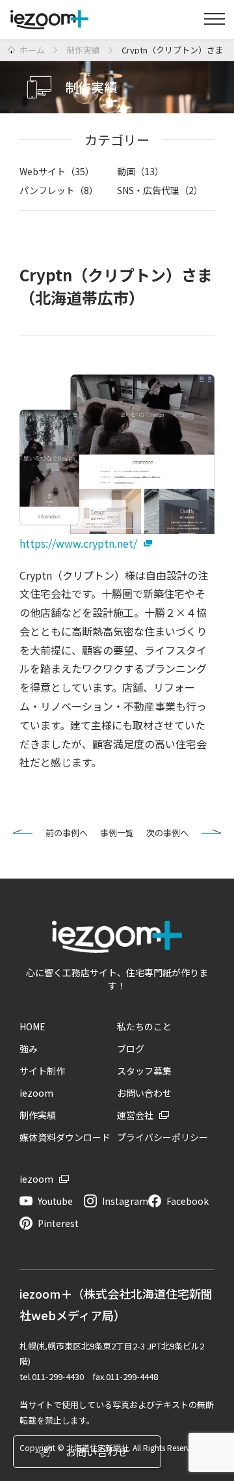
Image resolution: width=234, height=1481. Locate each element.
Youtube (55, 1200)
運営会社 (135, 1114)
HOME (33, 1026)
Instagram (125, 1200)
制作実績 (38, 1114)
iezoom (36, 1092)
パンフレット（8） (59, 190)
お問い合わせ (144, 1092)
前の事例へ (67, 832)
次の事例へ (167, 832)
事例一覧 (117, 832)
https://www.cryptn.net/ (78, 543)
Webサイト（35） (57, 171)
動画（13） (140, 171)
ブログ (130, 1048)
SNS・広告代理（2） (160, 190)
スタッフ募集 (144, 1070)
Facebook (187, 1200)
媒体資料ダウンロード (65, 1137)
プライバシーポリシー (162, 1137)
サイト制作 (42, 1070)
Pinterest (58, 1223)
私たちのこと (144, 1026)
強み (29, 1048)
